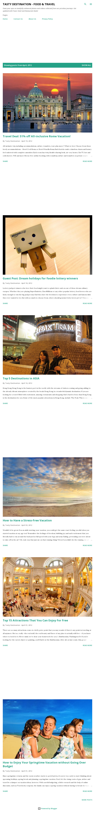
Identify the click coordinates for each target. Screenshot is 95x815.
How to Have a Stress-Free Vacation (27, 520)
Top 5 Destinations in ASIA (21, 378)
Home (5, 19)
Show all (86, 65)
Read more (87, 161)
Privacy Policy (47, 19)
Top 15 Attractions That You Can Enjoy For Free (35, 620)
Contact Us (18, 19)
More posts (87, 800)
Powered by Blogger (49, 808)
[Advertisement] (47, 39)
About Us (32, 19)
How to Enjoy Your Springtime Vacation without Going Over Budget (44, 764)
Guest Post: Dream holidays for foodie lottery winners (40, 278)
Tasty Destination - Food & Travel (29, 4)
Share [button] (5, 161)
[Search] (85, 4)
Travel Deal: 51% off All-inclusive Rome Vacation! (36, 136)
